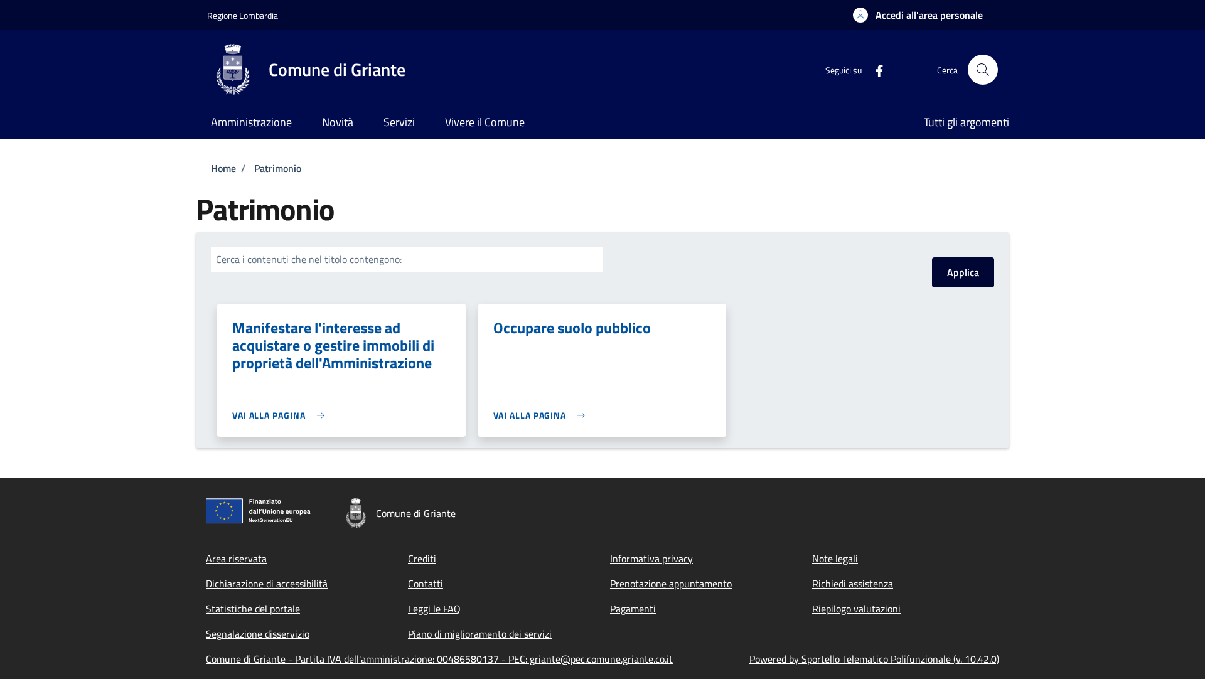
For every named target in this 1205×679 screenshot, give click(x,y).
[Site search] (983, 70)
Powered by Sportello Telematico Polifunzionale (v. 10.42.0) (874, 658)
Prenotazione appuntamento (671, 583)
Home (223, 168)
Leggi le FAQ (434, 608)
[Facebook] (874, 69)
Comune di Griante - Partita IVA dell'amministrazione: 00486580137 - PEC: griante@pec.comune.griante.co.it (439, 658)
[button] (918, 15)
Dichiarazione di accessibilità (267, 583)
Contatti (425, 583)
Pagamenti (633, 608)
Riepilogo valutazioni (856, 608)
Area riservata (236, 558)
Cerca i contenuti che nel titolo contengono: (309, 259)
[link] (281, 415)
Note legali (835, 558)
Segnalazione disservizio (257, 633)
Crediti (422, 558)
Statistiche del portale (253, 608)
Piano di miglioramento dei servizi (480, 633)
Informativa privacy (651, 558)
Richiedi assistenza (852, 583)
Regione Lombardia (242, 15)
